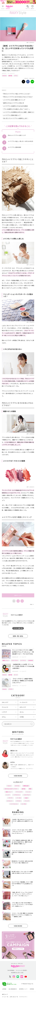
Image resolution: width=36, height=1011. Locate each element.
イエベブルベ (14, 660)
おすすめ (17, 786)
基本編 (10, 75)
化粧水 (26, 798)
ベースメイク (11, 73)
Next (31, 604)
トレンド (28, 792)
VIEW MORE (18, 776)
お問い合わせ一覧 (14, 996)
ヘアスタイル (16, 795)
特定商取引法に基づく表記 (17, 972)
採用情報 (32, 989)
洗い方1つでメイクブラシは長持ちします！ (16, 118)
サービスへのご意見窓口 (21, 970)
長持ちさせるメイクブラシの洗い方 (13, 103)
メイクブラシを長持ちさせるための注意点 (15, 106)
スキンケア (5, 702)
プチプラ (10, 798)
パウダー (11, 689)
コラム (4, 717)
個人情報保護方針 (13, 989)
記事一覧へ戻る (18, 636)
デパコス (19, 801)
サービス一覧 (5, 996)
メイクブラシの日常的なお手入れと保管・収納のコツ (18, 112)
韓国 (30, 789)
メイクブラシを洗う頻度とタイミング (14, 100)
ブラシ (15, 75)
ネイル (22, 712)
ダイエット (9, 801)
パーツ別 (19, 798)
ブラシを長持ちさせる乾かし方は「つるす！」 (16, 109)
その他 (22, 717)
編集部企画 (25, 786)
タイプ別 (24, 804)
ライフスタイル (13, 804)
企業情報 (4, 989)
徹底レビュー (6, 660)
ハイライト (23, 660)
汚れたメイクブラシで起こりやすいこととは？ (16, 94)
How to (4, 75)
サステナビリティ (23, 996)
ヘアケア (4, 712)
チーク (15, 674)
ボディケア (23, 707)
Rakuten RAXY (10, 7)
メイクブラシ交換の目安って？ (12, 115)
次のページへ (18, 595)
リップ (7, 795)
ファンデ (27, 801)
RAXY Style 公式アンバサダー (11, 789)
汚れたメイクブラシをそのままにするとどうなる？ (18, 97)
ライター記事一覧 (18, 628)
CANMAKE (30, 660)
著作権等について (23, 989)
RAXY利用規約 (11, 970)
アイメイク (5, 707)
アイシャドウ (19, 792)
